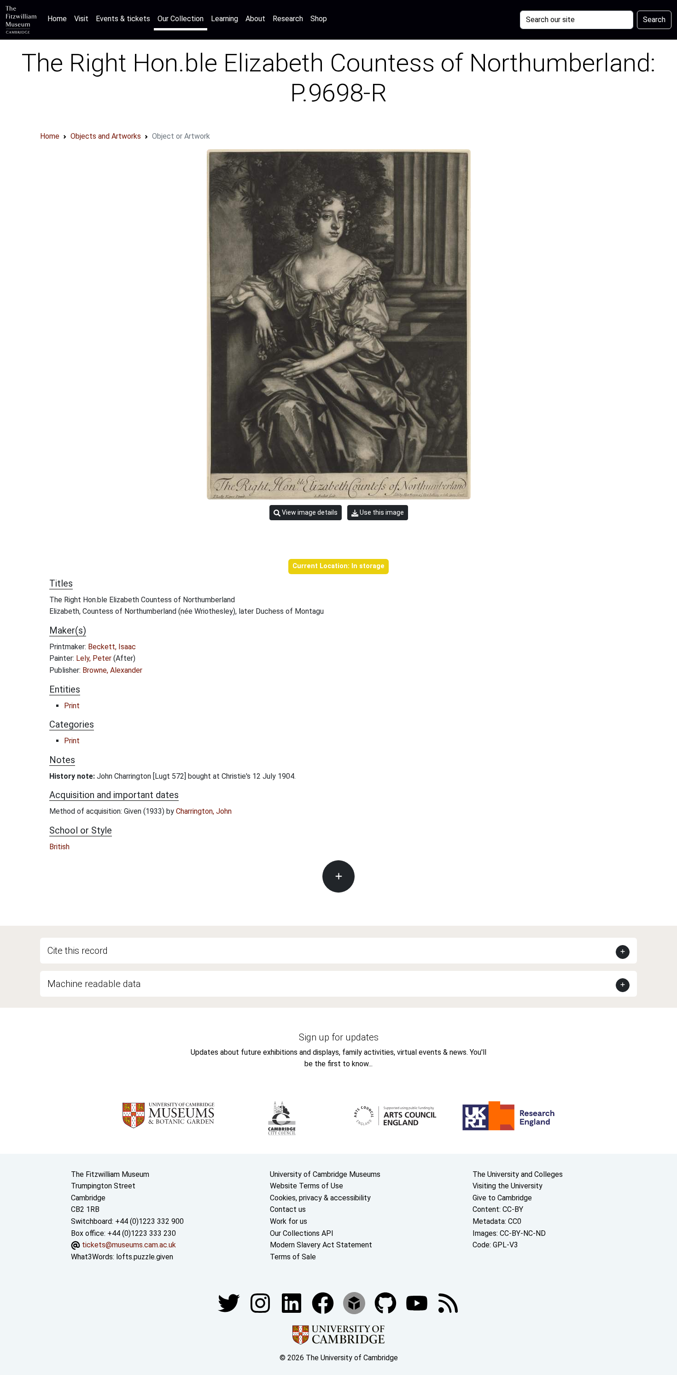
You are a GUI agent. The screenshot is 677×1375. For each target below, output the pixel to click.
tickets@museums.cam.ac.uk (129, 1244)
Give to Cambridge (502, 1197)
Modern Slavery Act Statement (321, 1244)
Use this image (381, 512)
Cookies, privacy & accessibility (320, 1197)
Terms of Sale (293, 1256)
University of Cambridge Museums (325, 1174)
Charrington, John (204, 811)
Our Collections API (301, 1233)
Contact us (288, 1209)
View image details (309, 512)
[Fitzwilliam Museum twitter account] (229, 1303)
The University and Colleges (518, 1174)
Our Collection (181, 18)
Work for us (288, 1221)
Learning (224, 18)
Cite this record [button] (77, 950)
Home (58, 18)
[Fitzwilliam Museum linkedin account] (323, 1303)
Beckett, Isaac (112, 646)
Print (72, 705)
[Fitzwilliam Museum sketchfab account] (355, 1303)
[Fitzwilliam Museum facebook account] (292, 1303)
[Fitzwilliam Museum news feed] (448, 1303)
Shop (318, 18)
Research (288, 18)
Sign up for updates (339, 1037)
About (255, 18)
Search (654, 19)
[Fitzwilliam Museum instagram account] (261, 1303)
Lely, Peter (94, 658)
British (59, 846)
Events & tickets (123, 18)
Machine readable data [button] (94, 983)
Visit (81, 18)
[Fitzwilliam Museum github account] (386, 1303)
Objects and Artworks (105, 136)
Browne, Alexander (112, 670)
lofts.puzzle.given (144, 1256)
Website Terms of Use (306, 1185)
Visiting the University (508, 1185)
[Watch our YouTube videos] (417, 1303)
